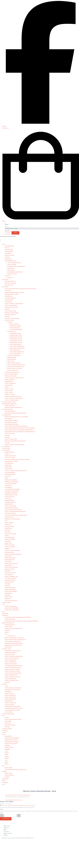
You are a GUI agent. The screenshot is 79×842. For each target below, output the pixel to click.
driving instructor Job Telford (11, 739)
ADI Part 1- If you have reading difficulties (14, 398)
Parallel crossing (8, 467)
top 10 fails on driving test (10, 578)
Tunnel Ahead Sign (9, 299)
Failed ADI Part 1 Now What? (11, 307)
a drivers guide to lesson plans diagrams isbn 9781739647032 (18, 617)
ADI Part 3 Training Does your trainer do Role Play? (16, 470)
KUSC (6, 520)
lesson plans (5, 615)
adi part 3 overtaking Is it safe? (11, 576)
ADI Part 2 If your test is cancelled (12, 669)
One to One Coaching (9, 526)
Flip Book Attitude (9, 517)
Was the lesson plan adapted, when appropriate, (15, 441)
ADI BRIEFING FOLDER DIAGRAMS (12, 706)
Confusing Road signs (11, 357)
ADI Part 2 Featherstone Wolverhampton (14, 656)
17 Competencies (6, 446)
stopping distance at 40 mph (16, 338)
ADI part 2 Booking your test (11, 674)
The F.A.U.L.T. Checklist (10, 457)
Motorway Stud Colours (15, 327)
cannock (6, 752)
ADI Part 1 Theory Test (12, 370)
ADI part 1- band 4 (9, 392)
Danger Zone (7, 598)
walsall (6, 762)
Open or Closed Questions (10, 533)
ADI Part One (5, 286)
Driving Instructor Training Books (12, 608)
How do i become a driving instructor (13, 641)
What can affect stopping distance (17, 348)
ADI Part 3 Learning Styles (10, 702)
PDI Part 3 (7, 454)
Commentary (7, 531)
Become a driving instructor (8, 622)
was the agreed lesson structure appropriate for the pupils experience (20, 431)
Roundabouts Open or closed (11, 494)
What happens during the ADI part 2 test (14, 665)
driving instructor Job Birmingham (12, 738)
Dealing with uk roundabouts (11, 480)
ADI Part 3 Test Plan (9, 693)
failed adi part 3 (8, 691)
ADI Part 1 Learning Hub (10, 383)
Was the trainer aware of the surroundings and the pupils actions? (19, 429)
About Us (4, 732)
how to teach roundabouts (10, 483)
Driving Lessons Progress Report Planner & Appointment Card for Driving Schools (17, 807)
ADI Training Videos (9, 463)
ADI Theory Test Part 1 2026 (8, 402)
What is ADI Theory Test (10, 314)
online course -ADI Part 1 (10, 281)
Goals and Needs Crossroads (11, 422)
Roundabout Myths (9, 504)
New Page (7, 316)
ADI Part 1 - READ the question (12, 400)
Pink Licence (7, 530)
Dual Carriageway (8, 574)
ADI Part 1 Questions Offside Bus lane (15, 366)
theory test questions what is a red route (16, 364)
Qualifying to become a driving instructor (13, 645)
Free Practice (8, 290)
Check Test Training (11, 264)
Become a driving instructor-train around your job (15, 639)
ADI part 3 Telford (9, 747)
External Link (5, 782)
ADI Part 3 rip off (8, 468)
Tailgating (7, 548)
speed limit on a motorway (15, 325)
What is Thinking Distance (15, 353)
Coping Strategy (8, 528)
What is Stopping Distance (15, 344)
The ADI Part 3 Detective (10, 513)
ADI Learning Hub (6, 450)
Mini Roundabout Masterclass (11, 493)
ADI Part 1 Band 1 (9, 385)
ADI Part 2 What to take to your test (13, 667)
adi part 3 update (8, 767)
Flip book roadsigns (6, 602)
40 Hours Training (6, 448)
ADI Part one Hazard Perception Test (13, 396)
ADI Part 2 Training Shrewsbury (11, 680)
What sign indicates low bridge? (12, 294)
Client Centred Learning (7, 409)
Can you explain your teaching (11, 507)
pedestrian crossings (11, 359)
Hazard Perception (9, 381)
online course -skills (9, 285)
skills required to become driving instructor (14, 643)
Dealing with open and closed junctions (13, 554)
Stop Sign (7, 309)
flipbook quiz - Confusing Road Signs (12, 518)
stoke (6, 760)
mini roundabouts (8, 487)
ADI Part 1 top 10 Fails (10, 394)
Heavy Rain (7, 585)
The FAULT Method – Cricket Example (13, 687)
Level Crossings (8, 561)
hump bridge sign (8, 296)
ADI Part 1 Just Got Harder (11, 376)
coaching (7, 535)
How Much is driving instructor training (13, 719)
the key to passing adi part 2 (11, 660)
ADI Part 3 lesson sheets (10, 697)
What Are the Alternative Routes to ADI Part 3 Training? (17, 459)
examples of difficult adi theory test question (14, 292)
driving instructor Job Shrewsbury (12, 741)
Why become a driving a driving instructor (14, 628)
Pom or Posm (8, 476)
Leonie (6, 686)
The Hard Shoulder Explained (16, 329)
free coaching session (9, 246)
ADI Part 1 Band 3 (9, 390)
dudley (6, 754)
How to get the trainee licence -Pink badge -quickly (16, 515)
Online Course (5, 279)
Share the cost (8, 253)
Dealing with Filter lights (10, 557)
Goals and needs (8, 418)
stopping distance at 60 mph (16, 342)
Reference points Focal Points (11, 567)
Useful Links (7, 682)
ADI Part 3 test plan (9, 704)
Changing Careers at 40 (10, 624)
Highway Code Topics (9, 405)
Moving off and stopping (10, 587)
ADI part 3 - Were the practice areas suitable (14, 444)
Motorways (9, 322)
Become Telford (8, 773)
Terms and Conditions (7, 728)
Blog (3, 611)
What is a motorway (14, 324)
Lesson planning (10, 270)
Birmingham (7, 745)
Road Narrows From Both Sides (11, 312)
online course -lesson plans (10, 283)
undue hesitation (8, 593)
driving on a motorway (9, 569)
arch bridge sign (8, 301)
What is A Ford (10, 361)
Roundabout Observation (10, 502)
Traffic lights (7, 583)
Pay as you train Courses (10, 725)
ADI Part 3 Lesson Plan (10, 433)
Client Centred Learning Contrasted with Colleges (15, 413)
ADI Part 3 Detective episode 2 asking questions (15, 511)
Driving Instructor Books (10, 619)
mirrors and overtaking (9, 537)
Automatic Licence (11, 635)
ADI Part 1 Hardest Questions (13, 363)
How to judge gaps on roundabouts (12, 489)
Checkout (15, 232)
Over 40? (7, 247)
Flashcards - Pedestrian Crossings (12, 318)
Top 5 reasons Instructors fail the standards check (15, 769)
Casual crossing (8, 465)
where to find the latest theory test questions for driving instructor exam (20, 288)
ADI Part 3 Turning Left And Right (12, 550)
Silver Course (7, 723)
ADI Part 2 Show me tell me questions (13, 673)
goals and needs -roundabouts (11, 420)
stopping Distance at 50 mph (16, 340)
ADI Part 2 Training (6, 648)
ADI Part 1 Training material (11, 305)
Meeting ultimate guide (10, 474)
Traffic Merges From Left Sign (11, 461)
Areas (3, 734)
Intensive (7, 717)
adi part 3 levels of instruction (11, 563)
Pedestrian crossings (9, 552)
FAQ (6, 634)
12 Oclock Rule (8, 485)
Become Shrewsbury (9, 775)
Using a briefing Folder (9, 559)
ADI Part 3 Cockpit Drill (10, 546)
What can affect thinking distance (17, 346)
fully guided (7, 570)
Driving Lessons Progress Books (12, 609)
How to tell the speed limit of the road (13, 509)
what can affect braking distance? (17, 351)
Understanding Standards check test (15, 272)
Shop (3, 604)
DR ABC (7, 387)
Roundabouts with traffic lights (11, 481)
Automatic (7, 257)
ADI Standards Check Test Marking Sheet (16, 266)
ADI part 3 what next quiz (10, 455)
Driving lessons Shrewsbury (11, 652)
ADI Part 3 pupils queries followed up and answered (16, 426)
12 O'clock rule (8, 498)
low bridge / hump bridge (10, 298)
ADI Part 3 (4, 684)
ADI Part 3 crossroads (9, 544)
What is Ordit (5, 778)
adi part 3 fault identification (11, 591)
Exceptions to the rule (9, 496)
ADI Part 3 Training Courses (11, 606)
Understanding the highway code (9, 403)
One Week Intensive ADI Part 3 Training (13, 708)
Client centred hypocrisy (10, 472)
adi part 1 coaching (9, 522)
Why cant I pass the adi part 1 (11, 374)
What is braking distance (15, 350)
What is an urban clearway (10, 311)
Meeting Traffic (8, 556)
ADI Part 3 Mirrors (9, 596)
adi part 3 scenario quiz (10, 452)
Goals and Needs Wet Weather (11, 424)
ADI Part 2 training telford (10, 678)
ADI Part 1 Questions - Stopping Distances (14, 303)
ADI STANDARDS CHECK (10, 260)
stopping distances (11, 331)
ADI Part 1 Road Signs (9, 379)
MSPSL (6, 478)
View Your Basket (9, 800)
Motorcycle (9, 277)
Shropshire (7, 777)
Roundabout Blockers (9, 500)
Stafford (6, 758)
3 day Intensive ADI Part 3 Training (12, 710)
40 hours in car (8, 524)
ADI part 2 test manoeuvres (11, 663)
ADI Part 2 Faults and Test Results (12, 671)
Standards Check (11, 268)
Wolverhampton (8, 736)
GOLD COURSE (8, 721)
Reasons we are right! (9, 255)
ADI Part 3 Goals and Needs (11, 439)
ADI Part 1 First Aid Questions (13, 355)
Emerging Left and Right (10, 580)
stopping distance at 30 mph (16, 337)
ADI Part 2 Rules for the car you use (12, 676)
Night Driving (7, 541)
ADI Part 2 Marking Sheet (10, 661)
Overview (7, 632)
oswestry (7, 756)
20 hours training (8, 626)
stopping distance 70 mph (15, 333)
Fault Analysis (5, 613)
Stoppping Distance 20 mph (16, 335)
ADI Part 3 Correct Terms (10, 572)
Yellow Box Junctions (9, 582)
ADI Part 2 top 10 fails (10, 654)
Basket (8, 232)
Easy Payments (8, 647)
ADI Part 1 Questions (9, 320)
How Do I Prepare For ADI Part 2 (12, 658)
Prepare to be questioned (10, 505)
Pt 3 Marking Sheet (6, 415)
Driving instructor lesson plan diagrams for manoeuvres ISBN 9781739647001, (21, 621)
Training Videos (8, 259)
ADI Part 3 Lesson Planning (8, 713)
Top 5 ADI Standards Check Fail (14, 262)
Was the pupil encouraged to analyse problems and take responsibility (20, 428)
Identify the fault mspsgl (10, 589)
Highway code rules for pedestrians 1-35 (13, 407)
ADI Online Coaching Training (11, 600)
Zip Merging (7, 595)
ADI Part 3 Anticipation (10, 539)
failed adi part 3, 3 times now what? (12, 689)
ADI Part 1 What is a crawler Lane (14, 368)
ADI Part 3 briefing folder (10, 695)
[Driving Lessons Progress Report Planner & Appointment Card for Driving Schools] (17, 805)
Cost (3, 715)
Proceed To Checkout (17, 800)
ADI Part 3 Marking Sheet (10, 699)
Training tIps (7, 630)
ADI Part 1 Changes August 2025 (12, 372)
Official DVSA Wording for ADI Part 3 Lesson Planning (16, 416)
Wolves (6, 764)
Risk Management (9, 700)
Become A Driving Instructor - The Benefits (14, 637)
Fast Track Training (9, 249)
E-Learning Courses (9, 251)
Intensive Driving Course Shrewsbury (12, 650)
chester (6, 751)
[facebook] (40, 123)
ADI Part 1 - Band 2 (9, 389)
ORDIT (3, 780)
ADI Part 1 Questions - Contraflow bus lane (14, 377)
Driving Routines (8, 565)
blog (3, 765)
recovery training (8, 712)
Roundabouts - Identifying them (12, 491)
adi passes (4, 771)
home (3, 244)
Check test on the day (12, 273)
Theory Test (7, 275)
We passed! (4, 730)
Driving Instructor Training (10, 795)
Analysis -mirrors (8, 543)
